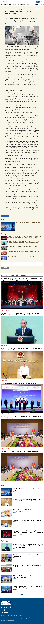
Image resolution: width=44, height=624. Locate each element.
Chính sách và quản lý (18, 9)
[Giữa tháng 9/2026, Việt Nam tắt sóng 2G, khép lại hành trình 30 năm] (8, 226)
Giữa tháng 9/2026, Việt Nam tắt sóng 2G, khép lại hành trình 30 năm (28, 223)
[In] (10, 216)
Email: (17, 617)
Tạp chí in (11, 4)
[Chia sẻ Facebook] (36, 9)
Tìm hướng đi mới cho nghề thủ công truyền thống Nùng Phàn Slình (23, 246)
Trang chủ (6, 9)
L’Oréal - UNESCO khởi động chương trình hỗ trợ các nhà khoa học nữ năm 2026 (24, 257)
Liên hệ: (2, 615)
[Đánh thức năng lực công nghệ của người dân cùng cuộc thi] (6, 589)
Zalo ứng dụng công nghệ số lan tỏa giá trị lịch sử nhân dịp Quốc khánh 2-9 (27, 510)
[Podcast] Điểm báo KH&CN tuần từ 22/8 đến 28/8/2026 (27, 520)
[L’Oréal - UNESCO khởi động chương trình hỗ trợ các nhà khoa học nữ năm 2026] (4, 258)
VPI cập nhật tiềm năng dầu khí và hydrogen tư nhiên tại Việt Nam (23, 251)
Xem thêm (22, 594)
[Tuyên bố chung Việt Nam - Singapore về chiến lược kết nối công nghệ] (22, 467)
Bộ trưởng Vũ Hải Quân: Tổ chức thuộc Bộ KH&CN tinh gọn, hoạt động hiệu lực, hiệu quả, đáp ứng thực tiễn (21, 349)
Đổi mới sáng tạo (34, 4)
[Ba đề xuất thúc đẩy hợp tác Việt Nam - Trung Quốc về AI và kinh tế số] (22, 398)
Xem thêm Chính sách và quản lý (14, 275)
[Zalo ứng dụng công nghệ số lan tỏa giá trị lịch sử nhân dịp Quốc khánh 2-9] (6, 513)
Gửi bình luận (5, 267)
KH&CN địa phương (24, 4)
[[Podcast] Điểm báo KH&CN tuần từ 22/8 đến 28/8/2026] (6, 523)
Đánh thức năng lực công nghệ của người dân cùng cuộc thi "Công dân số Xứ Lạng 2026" (28, 587)
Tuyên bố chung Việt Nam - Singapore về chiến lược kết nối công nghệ (19, 451)
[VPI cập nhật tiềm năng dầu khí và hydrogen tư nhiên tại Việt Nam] (4, 253)
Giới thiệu (5, 4)
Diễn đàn (17, 4)
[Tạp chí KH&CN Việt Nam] (6, 1)
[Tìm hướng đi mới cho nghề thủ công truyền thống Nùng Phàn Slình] (4, 248)
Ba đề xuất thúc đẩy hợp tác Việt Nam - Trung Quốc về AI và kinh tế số (19, 383)
